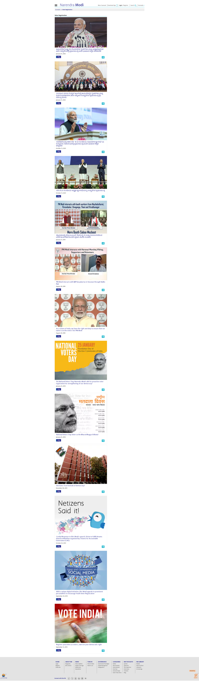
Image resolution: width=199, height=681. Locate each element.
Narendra (72, 5)
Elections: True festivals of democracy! (70, 485)
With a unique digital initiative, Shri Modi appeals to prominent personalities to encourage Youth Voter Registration (79, 592)
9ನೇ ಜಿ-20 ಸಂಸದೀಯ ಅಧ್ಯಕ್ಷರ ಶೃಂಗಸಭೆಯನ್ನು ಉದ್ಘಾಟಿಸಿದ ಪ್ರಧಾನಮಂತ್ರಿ (80, 190)
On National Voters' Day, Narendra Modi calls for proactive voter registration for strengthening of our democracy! (80, 382)
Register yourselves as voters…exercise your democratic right (79, 644)
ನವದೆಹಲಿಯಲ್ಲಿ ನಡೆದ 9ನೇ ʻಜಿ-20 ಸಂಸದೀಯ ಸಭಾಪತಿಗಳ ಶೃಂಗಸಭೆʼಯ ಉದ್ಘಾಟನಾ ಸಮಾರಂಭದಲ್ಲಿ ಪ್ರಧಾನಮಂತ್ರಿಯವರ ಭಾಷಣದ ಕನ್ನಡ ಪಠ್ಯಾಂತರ (80, 143)
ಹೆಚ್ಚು (59, 57)
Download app (4, 678)
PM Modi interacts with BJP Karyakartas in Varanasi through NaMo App (80, 282)
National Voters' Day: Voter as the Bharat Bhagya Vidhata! (77, 434)
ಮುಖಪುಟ (57, 10)
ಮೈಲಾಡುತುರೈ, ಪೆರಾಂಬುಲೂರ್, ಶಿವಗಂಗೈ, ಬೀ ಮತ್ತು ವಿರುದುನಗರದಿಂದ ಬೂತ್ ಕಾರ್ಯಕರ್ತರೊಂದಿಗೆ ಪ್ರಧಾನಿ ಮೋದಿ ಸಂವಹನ (79, 236)
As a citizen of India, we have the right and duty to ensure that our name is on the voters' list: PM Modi (80, 329)
